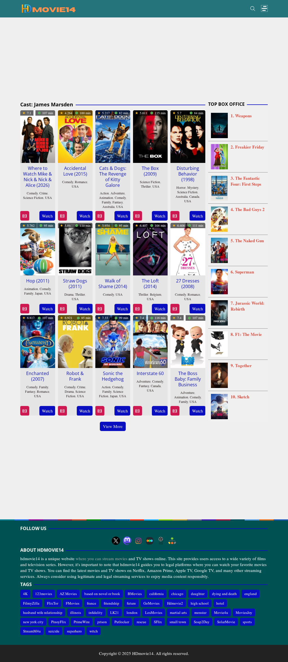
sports (247, 621)
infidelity (96, 612)
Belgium (155, 294)
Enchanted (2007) (37, 376)
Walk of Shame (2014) (112, 284)
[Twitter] (116, 541)
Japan (38, 293)
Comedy (32, 193)
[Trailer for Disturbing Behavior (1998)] (174, 216)
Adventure (118, 193)
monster (200, 612)
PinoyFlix (58, 621)
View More (113, 426)
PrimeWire (82, 621)
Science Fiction (33, 197)
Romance (81, 181)
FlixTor (52, 603)
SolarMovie (226, 621)
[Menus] (264, 8)
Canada (194, 196)
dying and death (224, 593)
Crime (43, 193)
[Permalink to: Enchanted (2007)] (37, 341)
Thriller (146, 186)
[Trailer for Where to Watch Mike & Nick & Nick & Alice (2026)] (24, 216)
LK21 (114, 612)
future (131, 603)
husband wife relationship (42, 612)
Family (106, 202)
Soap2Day (202, 621)
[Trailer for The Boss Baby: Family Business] (174, 411)
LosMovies (153, 612)
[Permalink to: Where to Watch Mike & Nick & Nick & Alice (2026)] (37, 135)
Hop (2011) (37, 281)
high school (200, 603)
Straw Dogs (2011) (75, 284)
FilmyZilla (31, 603)
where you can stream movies (101, 558)
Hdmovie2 (175, 603)
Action (104, 193)
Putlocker (121, 621)
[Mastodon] (127, 541)
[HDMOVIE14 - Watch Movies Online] (48, 8)
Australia (108, 206)
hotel (220, 603)
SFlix (158, 621)
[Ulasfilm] (161, 541)
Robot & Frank (75, 376)
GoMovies (151, 603)
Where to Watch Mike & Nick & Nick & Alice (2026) (37, 176)
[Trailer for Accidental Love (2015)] (62, 216)
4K (25, 593)
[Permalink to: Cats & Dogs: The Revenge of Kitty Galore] (112, 135)
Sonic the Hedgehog (113, 376)
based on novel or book (102, 593)
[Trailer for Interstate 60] (137, 411)
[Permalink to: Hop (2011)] (37, 248)
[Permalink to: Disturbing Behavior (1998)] (188, 135)
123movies (43, 593)
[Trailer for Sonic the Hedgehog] (99, 411)
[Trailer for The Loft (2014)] (137, 309)
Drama (68, 294)
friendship (111, 603)
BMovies (135, 593)
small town (178, 621)
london (132, 612)
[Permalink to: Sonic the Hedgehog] (112, 341)
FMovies (72, 603)
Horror (181, 187)
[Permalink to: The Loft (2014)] (150, 248)
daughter (197, 593)
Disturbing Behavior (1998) (188, 174)
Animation (106, 197)
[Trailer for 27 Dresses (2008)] (174, 309)
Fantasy (117, 202)
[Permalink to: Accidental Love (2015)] (75, 135)
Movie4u (221, 612)
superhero (74, 631)
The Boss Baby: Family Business (188, 379)
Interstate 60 (150, 373)
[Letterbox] (149, 541)
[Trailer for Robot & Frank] (62, 411)
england (250, 593)
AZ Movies (68, 593)
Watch (47, 216)
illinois (75, 612)
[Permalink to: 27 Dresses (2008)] (188, 248)
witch (93, 631)
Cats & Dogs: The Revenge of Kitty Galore (112, 176)
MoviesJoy (244, 612)
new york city (33, 621)
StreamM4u (32, 631)
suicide (53, 631)
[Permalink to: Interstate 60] (150, 341)
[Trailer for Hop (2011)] (24, 309)
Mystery (192, 187)
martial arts (178, 612)
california (156, 593)
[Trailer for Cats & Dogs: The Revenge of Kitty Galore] (99, 216)
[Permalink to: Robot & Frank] (75, 341)
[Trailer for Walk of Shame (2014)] (99, 309)
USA (48, 197)
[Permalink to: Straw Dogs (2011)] (75, 248)
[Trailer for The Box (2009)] (137, 216)
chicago (177, 593)
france (91, 603)
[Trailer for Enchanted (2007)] (24, 411)
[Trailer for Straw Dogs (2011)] (62, 309)
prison (102, 621)
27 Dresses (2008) (187, 284)
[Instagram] (138, 541)
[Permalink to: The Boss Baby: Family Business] (188, 341)
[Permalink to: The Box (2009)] (150, 135)
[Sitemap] (172, 541)
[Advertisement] (144, 59)
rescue (141, 621)
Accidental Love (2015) (75, 171)
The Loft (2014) (150, 284)
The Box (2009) (150, 171)
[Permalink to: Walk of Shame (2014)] (112, 248)
